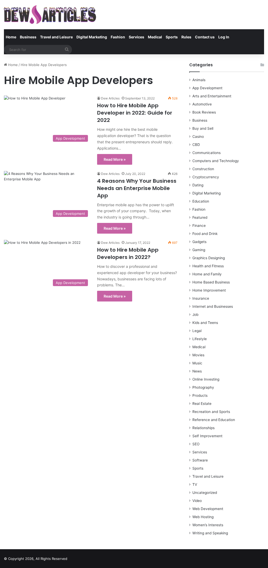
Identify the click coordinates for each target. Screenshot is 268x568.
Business (28, 37)
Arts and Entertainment (211, 96)
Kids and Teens (205, 323)
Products (200, 395)
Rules (186, 37)
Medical (155, 37)
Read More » (115, 159)
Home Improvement (209, 290)
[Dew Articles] (50, 14)
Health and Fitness (208, 266)
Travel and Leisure (56, 37)
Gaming (198, 250)
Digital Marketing (91, 37)
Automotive (202, 104)
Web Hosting (203, 517)
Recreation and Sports (211, 412)
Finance (199, 225)
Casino (198, 136)
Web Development (207, 509)
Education (200, 201)
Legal (197, 331)
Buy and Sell (202, 128)
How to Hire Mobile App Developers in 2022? (128, 253)
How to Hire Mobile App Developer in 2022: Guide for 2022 (134, 113)
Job (195, 314)
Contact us (205, 37)
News (197, 371)
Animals (198, 80)
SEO (195, 444)
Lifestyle (199, 339)
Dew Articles (110, 98)
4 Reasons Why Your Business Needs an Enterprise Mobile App (136, 188)
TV (194, 484)
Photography (203, 387)
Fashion (118, 37)
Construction (203, 169)
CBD (196, 145)
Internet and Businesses (212, 306)
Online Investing (205, 379)
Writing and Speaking (210, 533)
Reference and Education (213, 420)
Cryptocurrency (205, 177)
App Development (207, 88)
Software (200, 460)
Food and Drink (204, 234)
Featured (199, 217)
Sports (172, 37)
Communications (206, 153)
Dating (197, 185)
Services (136, 37)
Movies (198, 355)
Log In (223, 37)
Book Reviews (204, 112)
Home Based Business (211, 282)
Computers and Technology (215, 161)
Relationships (203, 428)
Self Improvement (207, 436)
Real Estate (201, 403)
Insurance (200, 298)
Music (197, 363)
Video (197, 501)
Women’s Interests (207, 525)
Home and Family (207, 274)
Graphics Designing (208, 258)
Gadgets (199, 242)
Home (11, 37)
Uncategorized (204, 492)
